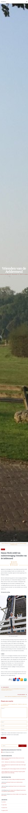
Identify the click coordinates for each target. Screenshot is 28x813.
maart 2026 (4, 804)
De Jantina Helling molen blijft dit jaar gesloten (16, 779)
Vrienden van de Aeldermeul (14, 270)
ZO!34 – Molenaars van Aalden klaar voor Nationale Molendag (12, 762)
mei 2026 (4, 802)
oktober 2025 (4, 807)
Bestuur (6, 543)
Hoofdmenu (3, 1)
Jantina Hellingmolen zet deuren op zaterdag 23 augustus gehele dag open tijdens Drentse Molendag (13, 772)
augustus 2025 (5, 810)
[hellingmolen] (2, 752)
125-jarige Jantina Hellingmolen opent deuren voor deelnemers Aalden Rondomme (13, 791)
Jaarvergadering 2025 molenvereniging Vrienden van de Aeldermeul (13, 768)
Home (3, 543)
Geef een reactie (14, 564)
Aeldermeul (14, 562)
